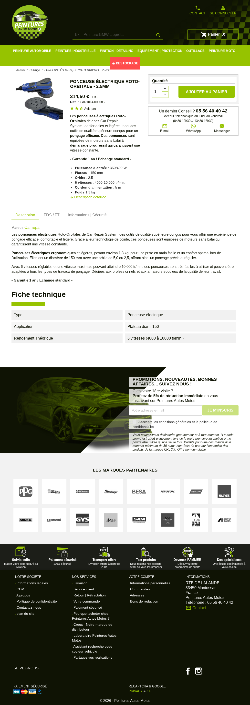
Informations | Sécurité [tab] (87, 215)
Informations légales (32, 583)
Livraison (80, 583)
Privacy (136, 691)
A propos (23, 595)
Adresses (136, 595)
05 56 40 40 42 (212, 111)
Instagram (199, 671)
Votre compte (141, 577)
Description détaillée (88, 197)
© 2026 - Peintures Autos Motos (125, 700)
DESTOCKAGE (125, 63)
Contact (197, 10)
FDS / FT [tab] (52, 215)
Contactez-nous (28, 607)
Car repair (33, 227)
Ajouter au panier (206, 92)
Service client (83, 589)
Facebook (188, 671)
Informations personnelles (149, 583)
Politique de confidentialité (36, 601)
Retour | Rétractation (89, 595)
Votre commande (86, 601)
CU (149, 691)
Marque (17, 228)
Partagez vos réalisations (92, 657)
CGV (20, 589)
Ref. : (74, 102)
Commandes (139, 589)
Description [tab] (25, 215)
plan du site (25, 613)
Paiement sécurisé (87, 607)
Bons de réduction (143, 601)
